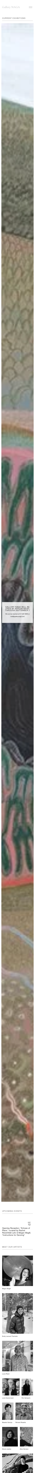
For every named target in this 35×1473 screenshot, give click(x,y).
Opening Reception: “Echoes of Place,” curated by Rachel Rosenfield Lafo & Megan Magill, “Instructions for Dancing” (16, 1231)
